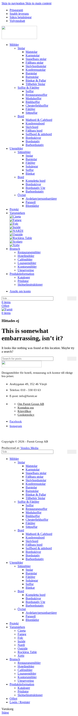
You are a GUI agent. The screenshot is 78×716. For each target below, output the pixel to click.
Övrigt (22, 195)
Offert (5, 305)
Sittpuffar (31, 112)
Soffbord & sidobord (39, 134)
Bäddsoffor (33, 102)
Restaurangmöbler (29, 252)
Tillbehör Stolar (35, 84)
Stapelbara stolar (36, 59)
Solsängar (32, 166)
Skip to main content (38, 3)
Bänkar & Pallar (36, 80)
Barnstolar (32, 77)
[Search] (71, 298)
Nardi (21, 645)
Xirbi (21, 655)
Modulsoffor (33, 98)
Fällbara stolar (34, 62)
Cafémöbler (25, 259)
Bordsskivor (33, 137)
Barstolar (31, 73)
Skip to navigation (13, 3)
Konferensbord (35, 123)
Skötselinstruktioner (30, 284)
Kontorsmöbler (27, 266)
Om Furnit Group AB (31, 404)
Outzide (23, 648)
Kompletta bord (35, 180)
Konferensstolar (36, 69)
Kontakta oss (26, 407)
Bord (21, 116)
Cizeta (22, 630)
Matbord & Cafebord (39, 120)
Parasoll (31, 202)
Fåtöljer (30, 109)
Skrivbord (32, 127)
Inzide (21, 641)
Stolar (21, 48)
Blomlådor (32, 205)
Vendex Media (29, 447)
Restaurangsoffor (36, 94)
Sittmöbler (24, 152)
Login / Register (20, 702)
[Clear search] (64, 298)
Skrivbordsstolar (36, 66)
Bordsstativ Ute (35, 188)
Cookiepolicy (26, 414)
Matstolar (31, 52)
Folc (20, 637)
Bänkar (30, 173)
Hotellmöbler (26, 256)
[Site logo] (19, 38)
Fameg (22, 634)
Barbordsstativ (35, 145)
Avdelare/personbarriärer (41, 198)
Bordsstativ (33, 141)
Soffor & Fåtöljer (28, 87)
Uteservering (26, 270)
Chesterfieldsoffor (37, 105)
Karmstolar (33, 55)
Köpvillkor (24, 411)
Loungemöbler (27, 263)
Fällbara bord (34, 130)
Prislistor (23, 281)
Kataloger (24, 277)
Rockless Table (27, 652)
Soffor (30, 91)
